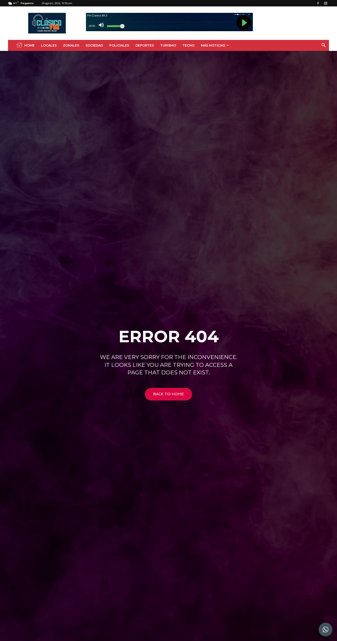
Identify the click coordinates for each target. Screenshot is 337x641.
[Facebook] (318, 3)
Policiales (119, 45)
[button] (323, 46)
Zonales (71, 45)
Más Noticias (213, 45)
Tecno (188, 45)
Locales (49, 45)
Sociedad (94, 45)
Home (29, 45)
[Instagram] (325, 3)
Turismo (168, 45)
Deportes (144, 45)
